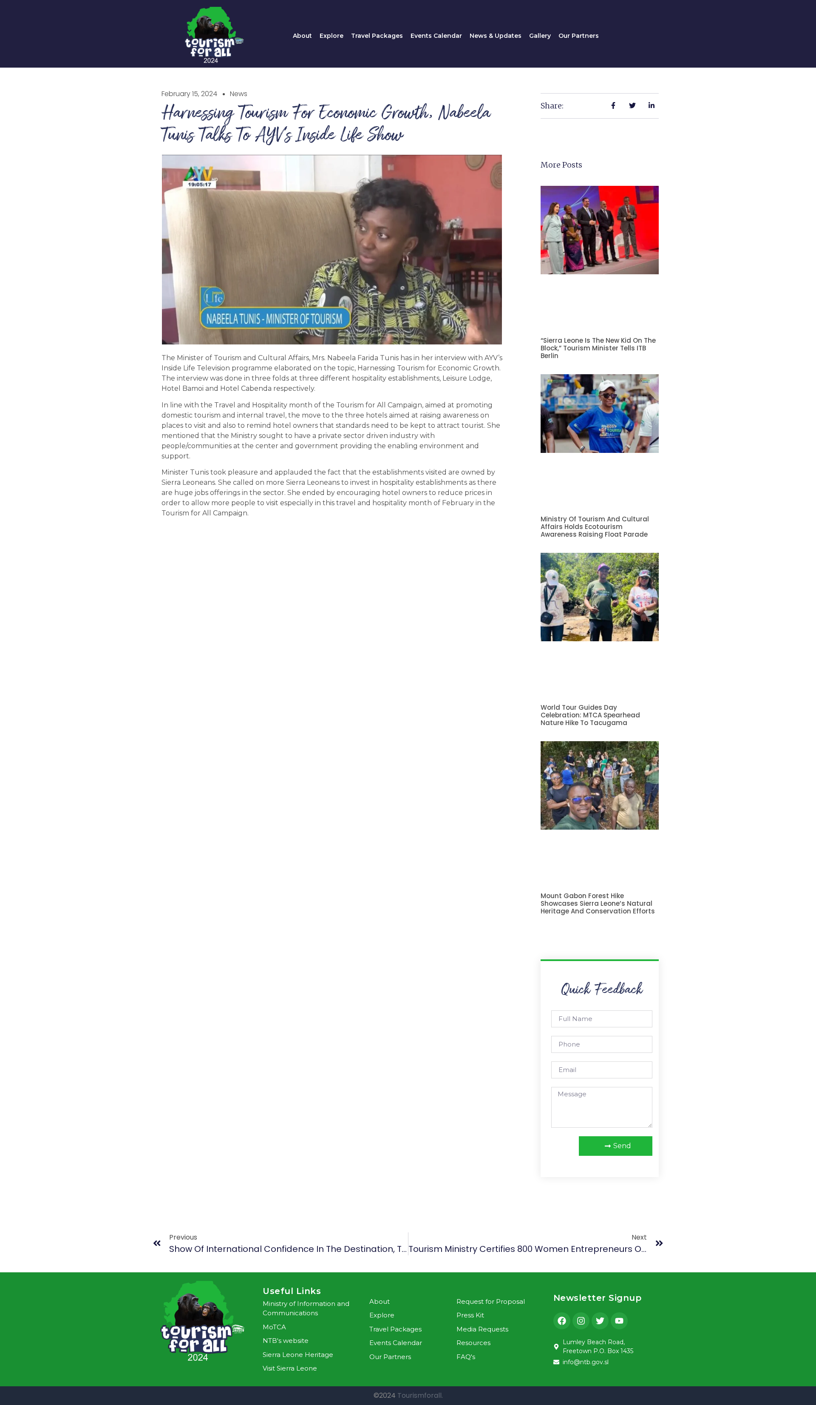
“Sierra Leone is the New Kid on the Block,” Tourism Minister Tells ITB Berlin (598, 348)
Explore (331, 36)
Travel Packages (377, 36)
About (302, 36)
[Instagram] (580, 1320)
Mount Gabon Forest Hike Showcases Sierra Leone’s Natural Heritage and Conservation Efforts (598, 903)
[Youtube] (619, 1320)
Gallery (540, 36)
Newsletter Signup (597, 1298)
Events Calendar (436, 36)
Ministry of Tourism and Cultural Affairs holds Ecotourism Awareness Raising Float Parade (595, 527)
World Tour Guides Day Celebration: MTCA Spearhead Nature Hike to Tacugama (590, 715)
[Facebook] (561, 1320)
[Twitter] (600, 1320)
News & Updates (495, 36)
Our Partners (578, 36)
